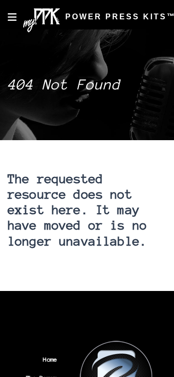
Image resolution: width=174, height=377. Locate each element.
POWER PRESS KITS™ (114, 17)
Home (50, 359)
